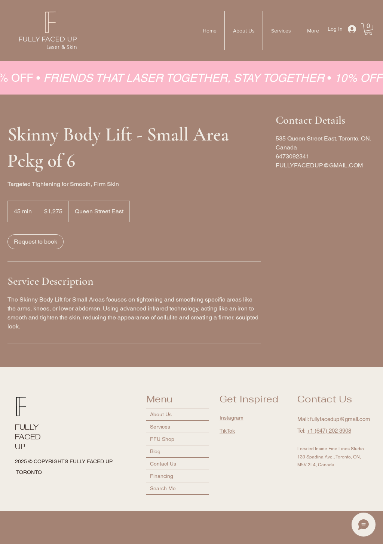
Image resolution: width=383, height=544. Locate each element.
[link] (35, 241)
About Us (161, 414)
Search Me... (165, 488)
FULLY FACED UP (47, 39)
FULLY (27, 427)
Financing (161, 476)
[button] (368, 29)
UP (20, 446)
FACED (28, 437)
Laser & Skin (61, 46)
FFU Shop (162, 439)
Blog (155, 451)
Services (160, 427)
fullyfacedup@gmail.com (340, 419)
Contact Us (163, 464)
